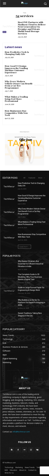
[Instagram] (30, 449)
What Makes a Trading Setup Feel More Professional (16, 99)
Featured (31, 178)
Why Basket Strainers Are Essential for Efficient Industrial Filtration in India (30, 263)
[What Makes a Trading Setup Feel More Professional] (39, 100)
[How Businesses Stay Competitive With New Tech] (39, 115)
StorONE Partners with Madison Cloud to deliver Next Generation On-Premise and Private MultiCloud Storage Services (32, 28)
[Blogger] (11, 449)
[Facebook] (18, 449)
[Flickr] (24, 449)
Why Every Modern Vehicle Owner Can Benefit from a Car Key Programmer (18, 84)
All (24, 178)
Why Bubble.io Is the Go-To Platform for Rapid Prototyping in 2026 (31, 302)
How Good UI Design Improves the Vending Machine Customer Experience (16, 69)
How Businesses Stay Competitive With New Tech (16, 113)
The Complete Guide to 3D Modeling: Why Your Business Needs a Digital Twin (30, 276)
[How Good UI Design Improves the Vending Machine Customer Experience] (39, 70)
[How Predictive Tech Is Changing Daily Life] (39, 56)
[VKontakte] (37, 449)
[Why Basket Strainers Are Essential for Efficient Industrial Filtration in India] (9, 264)
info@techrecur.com (21, 431)
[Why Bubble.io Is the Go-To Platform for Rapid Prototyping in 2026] (9, 303)
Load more (23, 247)
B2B (4, 32)
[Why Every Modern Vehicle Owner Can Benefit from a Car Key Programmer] (39, 85)
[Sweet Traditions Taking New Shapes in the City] (9, 316)
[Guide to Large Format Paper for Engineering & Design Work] (9, 290)
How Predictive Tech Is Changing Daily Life (17, 53)
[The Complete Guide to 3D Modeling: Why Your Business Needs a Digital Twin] (9, 277)
